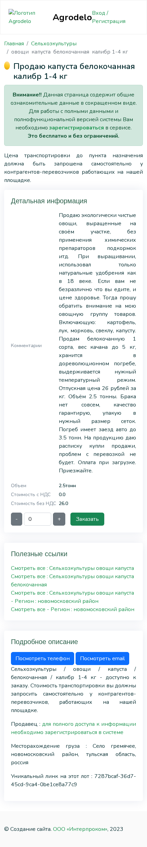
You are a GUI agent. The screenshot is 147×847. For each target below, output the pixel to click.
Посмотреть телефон (42, 658)
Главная (14, 43)
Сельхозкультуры (54, 43)
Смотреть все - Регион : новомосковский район (72, 609)
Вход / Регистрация (108, 17)
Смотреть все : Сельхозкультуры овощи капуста (72, 568)
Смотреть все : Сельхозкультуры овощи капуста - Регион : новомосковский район (72, 597)
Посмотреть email (102, 658)
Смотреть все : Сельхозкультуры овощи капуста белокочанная (72, 580)
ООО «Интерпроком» (80, 829)
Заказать (87, 519)
